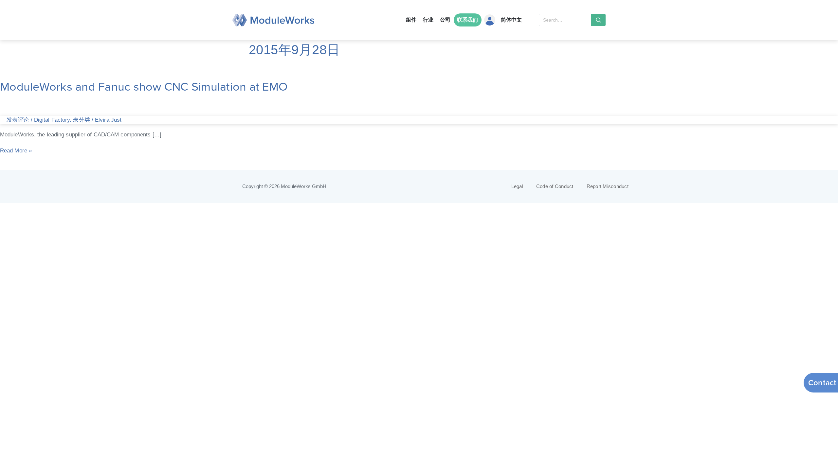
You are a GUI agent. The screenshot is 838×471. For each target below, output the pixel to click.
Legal (517, 186)
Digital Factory (52, 120)
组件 (411, 20)
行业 (428, 20)
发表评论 (18, 120)
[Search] (598, 20)
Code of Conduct (555, 186)
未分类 (81, 120)
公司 (445, 20)
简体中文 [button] (511, 20)
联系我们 (467, 20)
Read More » (16, 150)
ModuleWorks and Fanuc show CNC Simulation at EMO (144, 86)
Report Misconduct (607, 186)
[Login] (490, 19)
